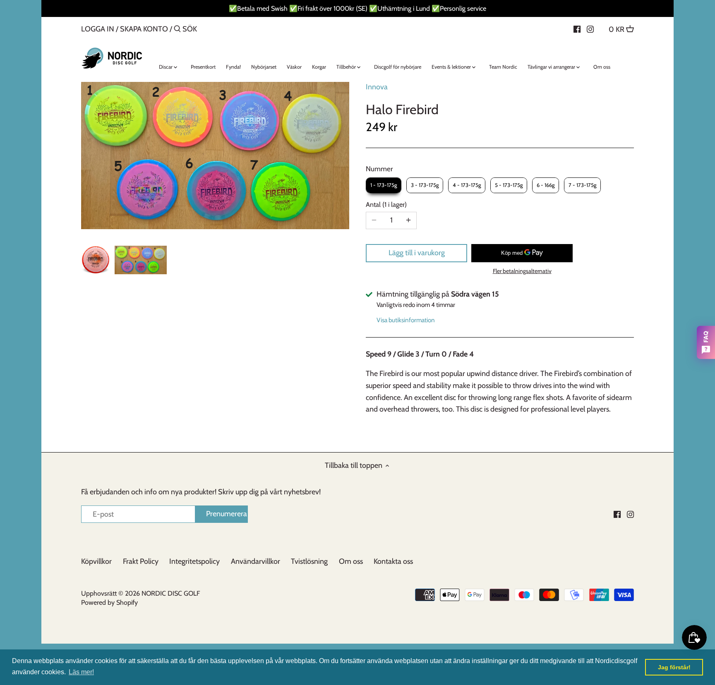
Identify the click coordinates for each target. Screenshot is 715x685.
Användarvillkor (255, 561)
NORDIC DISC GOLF (171, 593)
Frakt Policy (140, 561)
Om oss (351, 561)
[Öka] (408, 220)
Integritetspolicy (194, 561)
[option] (95, 259)
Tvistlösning (309, 561)
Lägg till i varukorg (417, 252)
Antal (385, 204)
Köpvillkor (96, 561)
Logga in (97, 29)
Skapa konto (144, 29)
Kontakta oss (393, 561)
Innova (377, 86)
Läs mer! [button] (81, 671)
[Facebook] (577, 28)
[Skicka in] (177, 30)
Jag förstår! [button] (674, 667)
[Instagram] (590, 28)
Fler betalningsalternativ (522, 271)
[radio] (383, 185)
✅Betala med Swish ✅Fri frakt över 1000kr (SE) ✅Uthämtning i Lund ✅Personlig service (357, 8)
